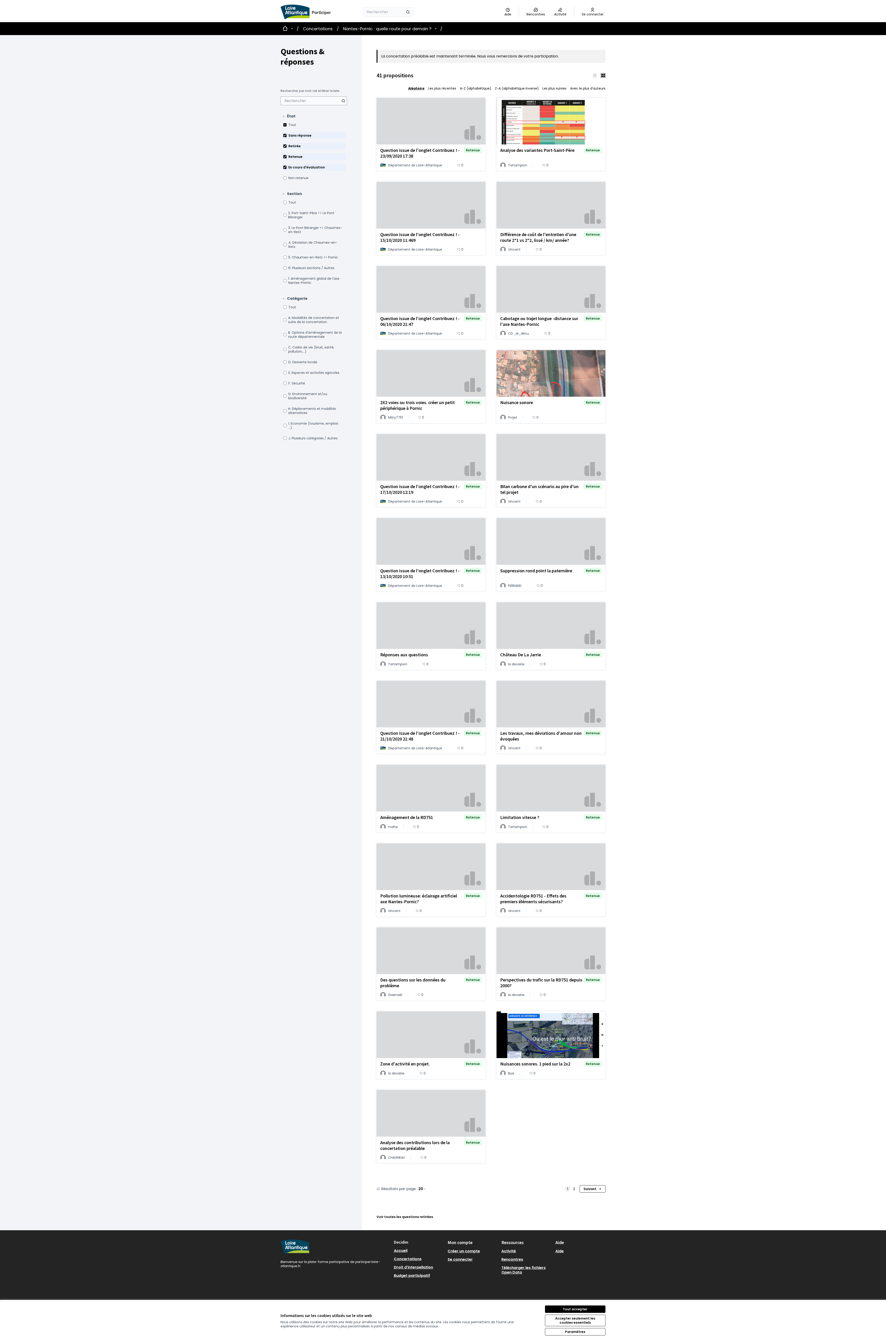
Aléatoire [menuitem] (416, 88)
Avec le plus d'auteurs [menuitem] (587, 88)
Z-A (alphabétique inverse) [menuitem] (517, 88)
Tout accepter (575, 1309)
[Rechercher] (408, 12)
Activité (508, 1251)
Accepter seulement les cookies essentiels (575, 1320)
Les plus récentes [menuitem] (442, 88)
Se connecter (460, 1259)
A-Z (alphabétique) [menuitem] (475, 88)
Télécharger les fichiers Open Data (523, 1270)
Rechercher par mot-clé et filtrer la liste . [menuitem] (311, 91)
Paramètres (575, 1331)
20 (420, 1189)
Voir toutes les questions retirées (405, 1217)
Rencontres (512, 1259)
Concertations (318, 29)
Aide (559, 1251)
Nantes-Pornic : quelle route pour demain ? (387, 29)
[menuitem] (314, 100)
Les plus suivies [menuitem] (554, 88)
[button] (289, 116)
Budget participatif (412, 1275)
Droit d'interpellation (413, 1267)
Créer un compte (464, 1251)
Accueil (400, 1250)
